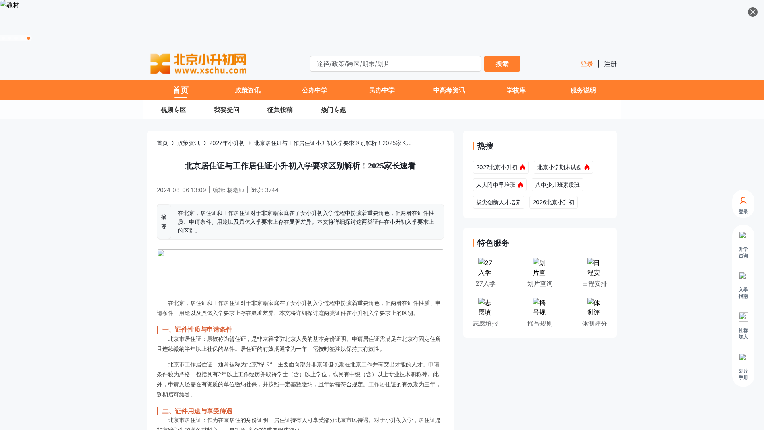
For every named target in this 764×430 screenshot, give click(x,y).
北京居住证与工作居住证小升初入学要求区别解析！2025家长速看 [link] (336, 142)
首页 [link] (162, 142)
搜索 (502, 64)
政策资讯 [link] (188, 142)
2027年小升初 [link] (227, 142)
